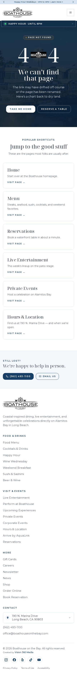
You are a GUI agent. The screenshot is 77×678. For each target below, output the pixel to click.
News (7, 578)
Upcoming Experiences (19, 510)
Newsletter (11, 572)
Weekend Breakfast (17, 467)
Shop (6, 584)
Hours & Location (15, 529)
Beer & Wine (11, 480)
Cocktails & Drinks (15, 448)
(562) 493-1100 (20, 376)
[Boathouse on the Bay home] (17, 12)
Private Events (13, 516)
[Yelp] (22, 660)
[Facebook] (14, 660)
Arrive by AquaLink (16, 535)
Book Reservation (15, 597)
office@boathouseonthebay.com (25, 633)
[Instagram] (6, 660)
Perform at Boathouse (18, 504)
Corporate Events (15, 523)
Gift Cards (9, 559)
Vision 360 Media (24, 652)
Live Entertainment (16, 497)
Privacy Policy (10, 668)
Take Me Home (21, 109)
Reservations (12, 541)
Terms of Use (27, 668)
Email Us (49, 376)
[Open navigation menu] (70, 12)
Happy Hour (11, 455)
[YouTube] (39, 660)
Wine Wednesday (15, 461)
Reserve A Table (54, 109)
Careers (8, 565)
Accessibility (44, 668)
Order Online (12, 590)
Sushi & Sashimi (13, 474)
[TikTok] (31, 660)
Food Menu (11, 442)
